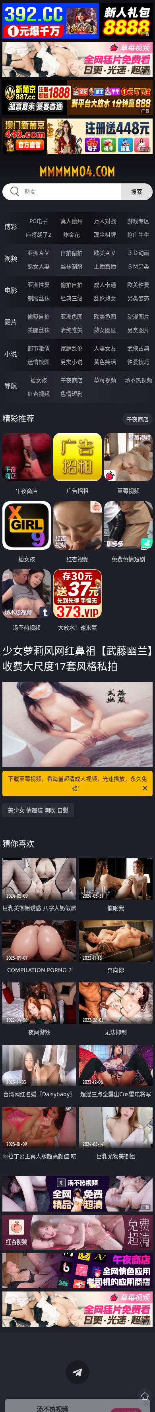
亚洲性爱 (38, 284)
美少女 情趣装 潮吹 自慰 (38, 810)
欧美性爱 (138, 284)
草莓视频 (105, 380)
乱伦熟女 (105, 298)
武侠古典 (138, 348)
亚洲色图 (71, 316)
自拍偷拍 (71, 253)
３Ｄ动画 (138, 253)
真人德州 (71, 221)
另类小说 (71, 362)
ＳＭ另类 (138, 266)
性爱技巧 (138, 362)
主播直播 (105, 266)
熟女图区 (105, 330)
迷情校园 (38, 362)
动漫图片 (138, 316)
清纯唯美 (71, 330)
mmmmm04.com (77, 171)
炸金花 (71, 234)
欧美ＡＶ (105, 253)
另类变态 (138, 298)
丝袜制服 (71, 266)
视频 (10, 258)
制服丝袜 (38, 298)
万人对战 (105, 221)
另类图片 (138, 330)
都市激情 (38, 348)
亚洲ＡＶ (38, 253)
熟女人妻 (38, 266)
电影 (10, 290)
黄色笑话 (105, 362)
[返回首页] (145, 1396)
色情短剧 (71, 393)
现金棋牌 (105, 234)
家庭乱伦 (71, 348)
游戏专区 (138, 221)
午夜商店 (71, 380)
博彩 (10, 226)
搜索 (136, 191)
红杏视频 (38, 393)
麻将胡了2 (38, 234)
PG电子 (38, 221)
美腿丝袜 (38, 330)
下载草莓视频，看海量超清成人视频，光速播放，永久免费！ (77, 783)
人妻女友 (105, 348)
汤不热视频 (138, 380)
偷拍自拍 (71, 284)
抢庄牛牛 (138, 234)
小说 (10, 354)
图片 (10, 322)
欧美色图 (105, 316)
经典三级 (71, 298)
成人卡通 (105, 284)
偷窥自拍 (38, 316)
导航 (10, 385)
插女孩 (38, 380)
